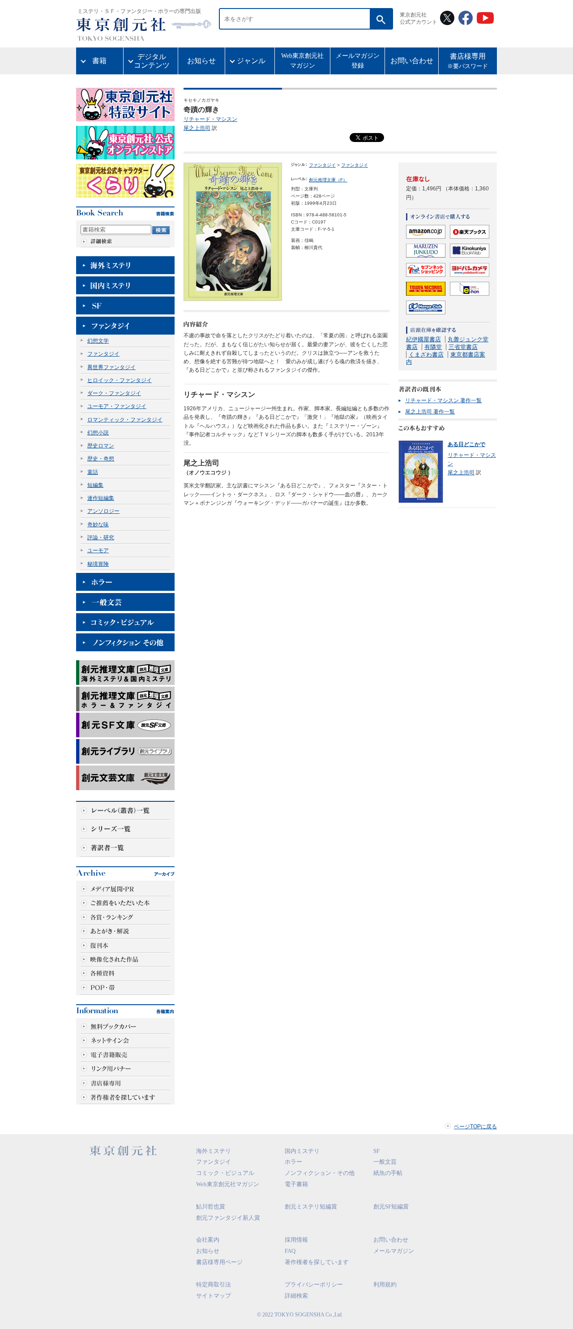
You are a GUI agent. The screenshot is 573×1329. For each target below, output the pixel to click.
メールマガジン (393, 1250)
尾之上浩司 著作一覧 (430, 412)
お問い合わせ (411, 61)
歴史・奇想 (100, 459)
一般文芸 (385, 1161)
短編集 (95, 485)
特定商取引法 (213, 1284)
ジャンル (251, 61)
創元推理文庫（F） (328, 179)
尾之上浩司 (197, 128)
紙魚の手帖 (387, 1173)
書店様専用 (467, 61)
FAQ (290, 1250)
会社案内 (207, 1239)
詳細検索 (296, 1295)
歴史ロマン (100, 446)
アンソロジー (103, 511)
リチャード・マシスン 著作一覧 (443, 400)
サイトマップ (213, 1295)
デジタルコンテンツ (152, 61)
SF (376, 1151)
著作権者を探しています (317, 1262)
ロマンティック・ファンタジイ (124, 420)
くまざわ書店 (426, 354)
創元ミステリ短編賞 (311, 1206)
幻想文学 (98, 341)
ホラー (293, 1161)
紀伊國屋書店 (423, 339)
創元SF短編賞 (391, 1206)
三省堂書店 (463, 347)
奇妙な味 (98, 524)
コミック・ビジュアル (225, 1173)
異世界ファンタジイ (111, 367)
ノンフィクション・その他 (320, 1173)
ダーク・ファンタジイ (114, 393)
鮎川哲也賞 (210, 1206)
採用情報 (296, 1239)
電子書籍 (296, 1184)
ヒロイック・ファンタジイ (119, 380)
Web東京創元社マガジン (302, 60)
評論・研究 (100, 537)
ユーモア (98, 550)
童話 (92, 472)
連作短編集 (100, 498)
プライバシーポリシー (314, 1284)
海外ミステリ (213, 1151)
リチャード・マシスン (210, 119)
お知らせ (201, 61)
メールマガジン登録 (358, 60)
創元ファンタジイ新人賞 (228, 1217)
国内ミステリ (302, 1151)
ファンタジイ (103, 354)
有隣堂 (433, 347)
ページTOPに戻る (475, 1126)
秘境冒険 (98, 564)
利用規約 (385, 1284)
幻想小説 (98, 433)
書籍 (99, 61)
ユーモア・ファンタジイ (116, 406)
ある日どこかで (466, 444)
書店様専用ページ (219, 1262)
